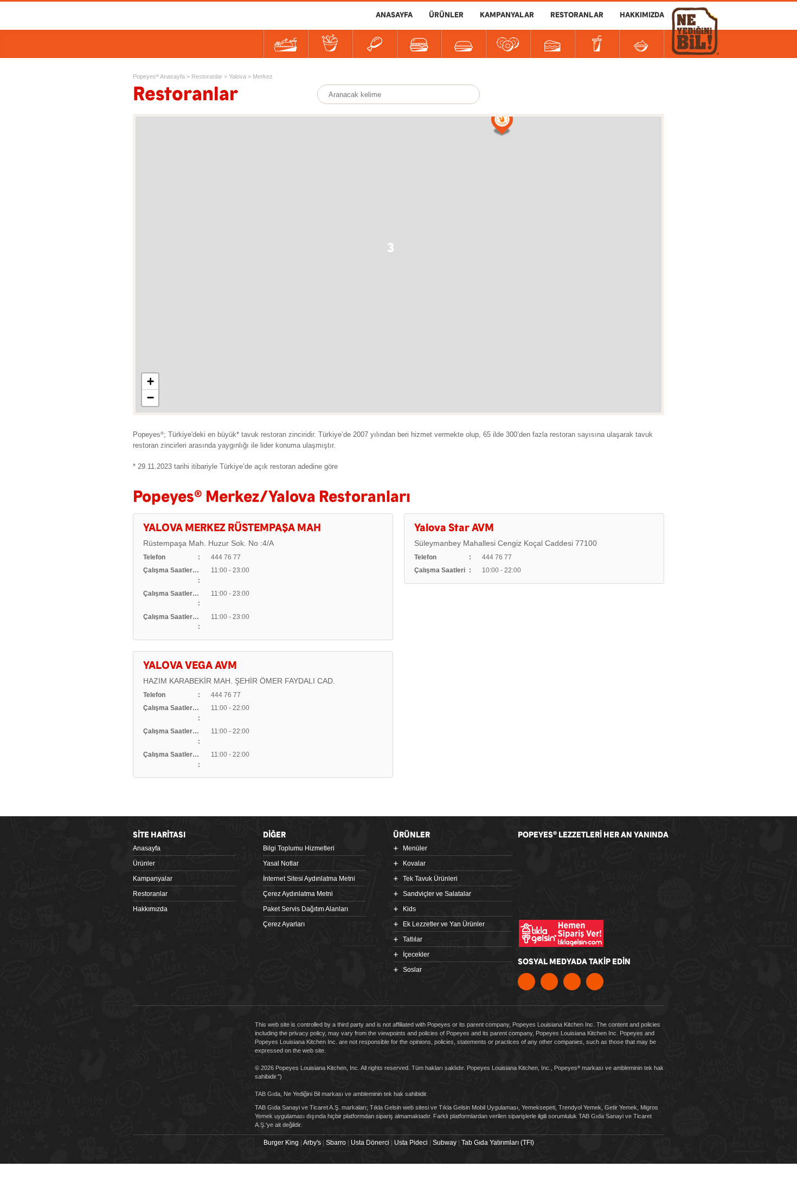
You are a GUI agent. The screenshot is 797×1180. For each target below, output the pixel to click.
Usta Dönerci (370, 1142)
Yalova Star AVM (454, 528)
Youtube (572, 981)
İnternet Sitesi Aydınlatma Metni (309, 878)
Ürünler (144, 863)
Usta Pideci (411, 1142)
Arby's (312, 1142)
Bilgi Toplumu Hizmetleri (299, 848)
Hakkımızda (150, 909)
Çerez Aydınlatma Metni (298, 894)
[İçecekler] (597, 44)
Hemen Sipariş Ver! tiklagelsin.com (561, 933)
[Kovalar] (330, 44)
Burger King (281, 1142)
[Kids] (463, 44)
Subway (445, 1142)
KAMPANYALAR (507, 15)
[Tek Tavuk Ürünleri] (374, 44)
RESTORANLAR (576, 15)
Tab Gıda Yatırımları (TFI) (497, 1142)
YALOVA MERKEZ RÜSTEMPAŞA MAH (232, 528)
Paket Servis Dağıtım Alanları (305, 909)
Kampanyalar (152, 878)
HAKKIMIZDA (642, 15)
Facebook (526, 981)
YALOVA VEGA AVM (190, 665)
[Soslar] (641, 44)
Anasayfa (146, 848)
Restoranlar (150, 894)
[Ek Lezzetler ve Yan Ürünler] (508, 44)
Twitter (549, 981)
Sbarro (336, 1142)
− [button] (150, 397)
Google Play (635, 860)
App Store (557, 860)
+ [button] (150, 381)
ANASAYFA (394, 15)
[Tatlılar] (552, 44)
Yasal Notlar (281, 863)
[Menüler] (285, 44)
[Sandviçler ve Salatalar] (419, 44)
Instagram (594, 981)
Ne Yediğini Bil (569, 895)
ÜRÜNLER (446, 15)
